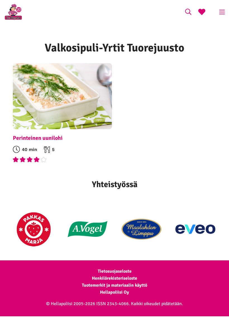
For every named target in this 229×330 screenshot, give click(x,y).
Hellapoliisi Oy (114, 292)
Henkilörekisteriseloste (114, 278)
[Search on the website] (188, 12)
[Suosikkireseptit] (201, 12)
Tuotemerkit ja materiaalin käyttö (114, 285)
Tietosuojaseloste (115, 271)
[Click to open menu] (222, 12)
